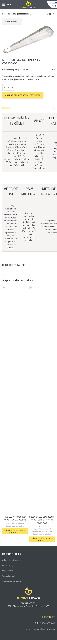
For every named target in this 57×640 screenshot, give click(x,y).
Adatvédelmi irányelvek (13, 560)
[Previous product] (47, 13)
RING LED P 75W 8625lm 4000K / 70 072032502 (15, 518)
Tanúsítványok (9, 576)
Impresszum (8, 570)
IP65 (53, 70)
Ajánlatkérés (12, 21)
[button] (15, 531)
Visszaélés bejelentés (12, 581)
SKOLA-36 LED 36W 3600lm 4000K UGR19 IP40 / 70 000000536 (42, 520)
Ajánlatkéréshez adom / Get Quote (22, 95)
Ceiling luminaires (42, 526)
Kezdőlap (6, 13)
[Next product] (53, 13)
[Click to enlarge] (8, 49)
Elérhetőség (7, 565)
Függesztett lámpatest (24, 13)
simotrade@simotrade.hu (15, 79)
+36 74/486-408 (47, 623)
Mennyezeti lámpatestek (42, 531)
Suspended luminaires (15, 526)
